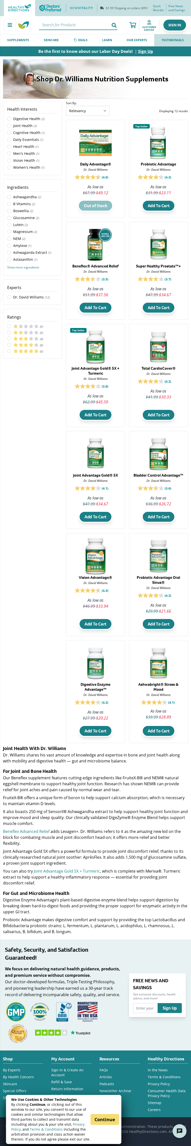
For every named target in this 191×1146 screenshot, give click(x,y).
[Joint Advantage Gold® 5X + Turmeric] (95, 367)
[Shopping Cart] (132, 25)
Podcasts (106, 1083)
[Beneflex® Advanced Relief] (95, 263)
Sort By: (71, 103)
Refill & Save (61, 1082)
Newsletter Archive (115, 1090)
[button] (174, 25)
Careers (154, 1109)
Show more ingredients (23, 267)
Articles (105, 1077)
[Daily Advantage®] (95, 161)
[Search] (114, 25)
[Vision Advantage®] (95, 575)
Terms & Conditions (46, 1129)
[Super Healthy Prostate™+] (158, 263)
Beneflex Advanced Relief (26, 831)
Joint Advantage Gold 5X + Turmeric (67, 871)
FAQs (103, 1070)
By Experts (11, 1070)
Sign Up (170, 1008)
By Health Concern (18, 1077)
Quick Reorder (158, 8)
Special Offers (14, 1090)
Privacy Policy (159, 1083)
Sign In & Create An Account (67, 1072)
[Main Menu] (10, 25)
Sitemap (154, 1102)
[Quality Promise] (18, 1033)
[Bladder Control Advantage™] (158, 472)
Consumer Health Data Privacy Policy (167, 1093)
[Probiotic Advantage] (158, 161)
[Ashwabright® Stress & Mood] (158, 683)
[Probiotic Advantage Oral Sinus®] (158, 576)
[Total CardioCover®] (158, 366)
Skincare (10, 1083)
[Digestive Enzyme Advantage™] (95, 683)
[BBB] (64, 1011)
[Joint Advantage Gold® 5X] (95, 472)
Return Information (67, 1088)
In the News (158, 1070)
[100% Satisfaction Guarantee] (40, 1011)
